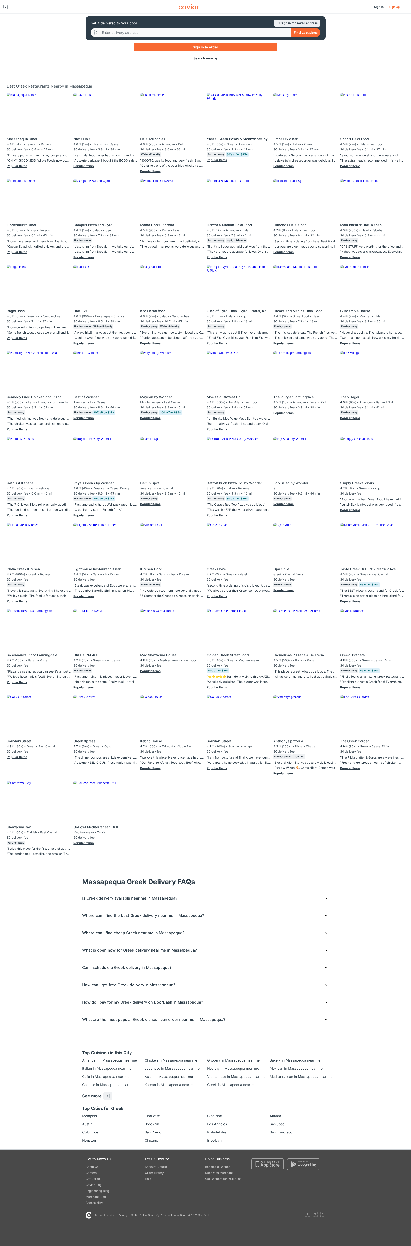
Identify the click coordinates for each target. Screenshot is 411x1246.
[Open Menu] (5, 7)
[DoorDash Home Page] (189, 6)
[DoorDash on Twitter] (315, 1215)
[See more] (107, 1096)
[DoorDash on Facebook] (307, 1215)
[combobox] (195, 32)
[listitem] (92, 1060)
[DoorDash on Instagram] (322, 1215)
